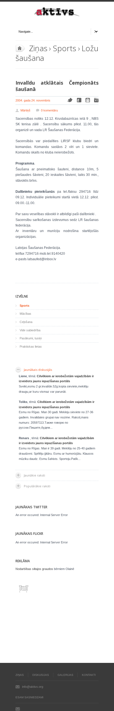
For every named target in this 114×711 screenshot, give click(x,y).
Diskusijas (40, 674)
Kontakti (89, 674)
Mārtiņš (25, 110)
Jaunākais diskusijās (38, 370)
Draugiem (88, 100)
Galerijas (65, 674)
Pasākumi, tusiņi (31, 338)
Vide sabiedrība (30, 330)
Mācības (25, 313)
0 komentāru (49, 110)
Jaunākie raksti (34, 475)
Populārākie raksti (37, 486)
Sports (64, 48)
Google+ (96, 100)
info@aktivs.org (32, 686)
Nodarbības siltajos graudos (34, 569)
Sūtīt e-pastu (17, 709)
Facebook (79, 100)
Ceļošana (26, 322)
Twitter (70, 100)
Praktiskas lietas (31, 346)
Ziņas (38, 48)
